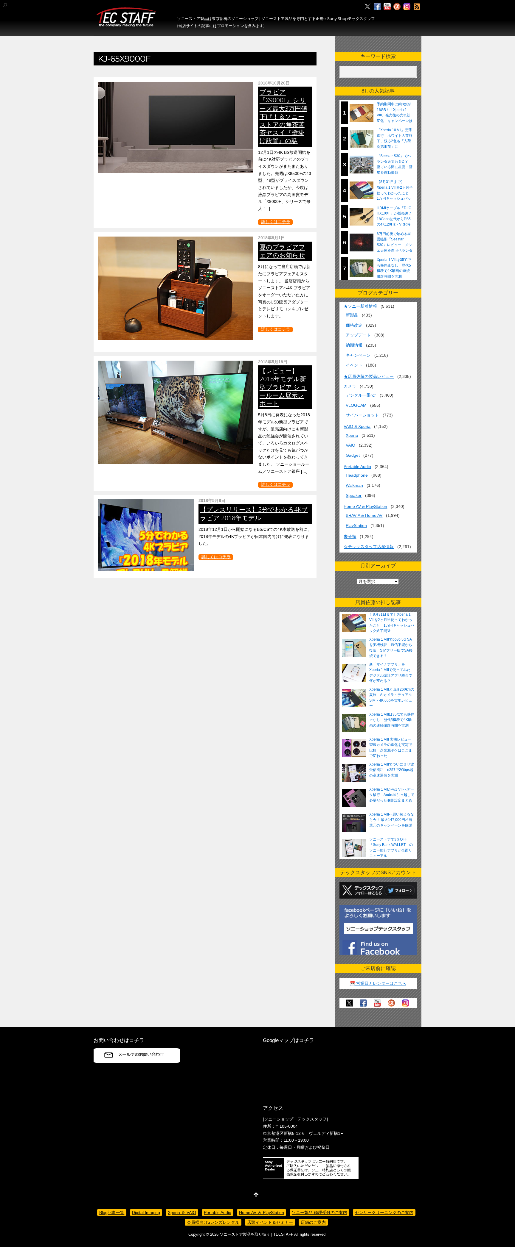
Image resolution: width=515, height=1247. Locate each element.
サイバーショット (362, 415)
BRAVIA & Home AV (364, 515)
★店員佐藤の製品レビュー (369, 376)
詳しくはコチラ (275, 221)
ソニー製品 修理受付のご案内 (319, 1212)
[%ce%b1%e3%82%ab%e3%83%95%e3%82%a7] (397, 6)
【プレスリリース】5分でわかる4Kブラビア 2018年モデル (254, 513)
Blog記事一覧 (111, 1212)
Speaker (354, 495)
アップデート (358, 335)
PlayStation (356, 525)
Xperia (352, 435)
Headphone (357, 475)
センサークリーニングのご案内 (384, 1212)
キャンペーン (358, 355)
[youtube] (387, 6)
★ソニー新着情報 (360, 306)
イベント (354, 365)
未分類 (350, 536)
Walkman (354, 485)
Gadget (353, 455)
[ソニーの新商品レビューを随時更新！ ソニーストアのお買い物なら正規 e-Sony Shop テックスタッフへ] (126, 24)
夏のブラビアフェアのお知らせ (282, 251)
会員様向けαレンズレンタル (213, 1222)
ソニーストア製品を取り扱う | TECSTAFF (256, 1234)
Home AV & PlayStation (365, 506)
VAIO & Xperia (357, 426)
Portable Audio (357, 466)
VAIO (350, 445)
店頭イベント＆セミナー (270, 1222)
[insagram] (406, 6)
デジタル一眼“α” (361, 395)
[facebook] (377, 6)
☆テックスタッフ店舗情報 (369, 546)
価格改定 (354, 325)
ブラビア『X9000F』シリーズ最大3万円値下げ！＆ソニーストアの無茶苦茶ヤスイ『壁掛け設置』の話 (283, 116)
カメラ (350, 386)
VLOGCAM (356, 405)
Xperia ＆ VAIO (182, 1212)
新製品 (352, 315)
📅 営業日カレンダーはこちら (378, 983)
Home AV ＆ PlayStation (261, 1212)
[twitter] (367, 6)
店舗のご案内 (313, 1222)
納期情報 (354, 345)
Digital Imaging (146, 1212)
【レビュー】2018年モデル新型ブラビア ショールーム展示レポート (283, 387)
